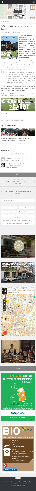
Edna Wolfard (9, 158)
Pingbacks (19, 154)
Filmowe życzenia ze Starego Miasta (23, 140)
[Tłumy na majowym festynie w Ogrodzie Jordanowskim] (9, 132)
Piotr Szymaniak (21, 486)
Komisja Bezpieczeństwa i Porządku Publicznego (18, 212)
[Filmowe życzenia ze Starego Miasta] (26, 132)
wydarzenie (7, 120)
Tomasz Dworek (9, 32)
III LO (22, 120)
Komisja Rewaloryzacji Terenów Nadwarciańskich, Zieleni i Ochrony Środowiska (18, 216)
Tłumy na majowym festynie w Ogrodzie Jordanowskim (8, 140)
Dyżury (9, 208)
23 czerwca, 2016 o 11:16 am (21, 158)
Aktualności (5, 21)
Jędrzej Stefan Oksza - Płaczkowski (15, 164)
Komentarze (8, 154)
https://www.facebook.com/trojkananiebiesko (13, 96)
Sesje (26, 208)
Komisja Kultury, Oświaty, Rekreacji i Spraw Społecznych (18, 220)
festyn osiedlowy (15, 120)
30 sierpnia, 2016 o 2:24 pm (14, 165)
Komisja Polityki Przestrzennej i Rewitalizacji (18, 223)
